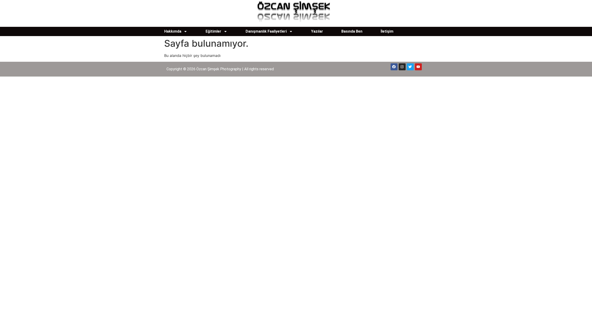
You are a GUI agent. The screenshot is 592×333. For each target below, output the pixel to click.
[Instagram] (402, 66)
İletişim (387, 31)
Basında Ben (351, 31)
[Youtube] (418, 66)
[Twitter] (410, 66)
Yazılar (317, 31)
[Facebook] (394, 66)
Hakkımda (172, 31)
